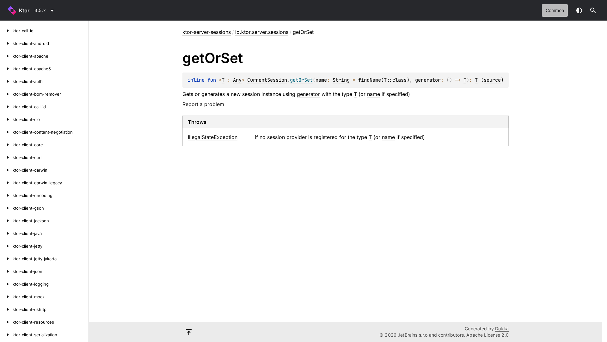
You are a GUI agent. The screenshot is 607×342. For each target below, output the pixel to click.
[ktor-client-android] (6, 43)
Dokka (502, 328)
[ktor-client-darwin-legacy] (6, 182)
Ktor (24, 10)
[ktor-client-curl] (6, 157)
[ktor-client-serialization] (6, 334)
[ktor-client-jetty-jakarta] (6, 258)
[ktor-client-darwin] (6, 170)
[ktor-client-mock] (6, 296)
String (341, 80)
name (373, 94)
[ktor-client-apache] (6, 56)
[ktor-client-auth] (6, 81)
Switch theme (579, 10)
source (492, 80)
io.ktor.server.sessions (261, 32)
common (555, 10)
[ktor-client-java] (6, 233)
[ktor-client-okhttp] (6, 309)
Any (237, 80)
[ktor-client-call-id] (6, 106)
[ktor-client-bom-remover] (6, 94)
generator (308, 94)
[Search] (593, 10)
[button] (593, 10)
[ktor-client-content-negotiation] (6, 132)
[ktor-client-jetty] (6, 246)
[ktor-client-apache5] (6, 68)
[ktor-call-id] (6, 30)
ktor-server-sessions (206, 32)
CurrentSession (267, 80)
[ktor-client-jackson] (6, 220)
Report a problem (203, 104)
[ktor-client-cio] (6, 119)
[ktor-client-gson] (6, 208)
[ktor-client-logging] (6, 284)
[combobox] (45, 10)
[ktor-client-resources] (6, 322)
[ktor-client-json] (6, 271)
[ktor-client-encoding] (6, 195)
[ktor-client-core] (6, 144)
